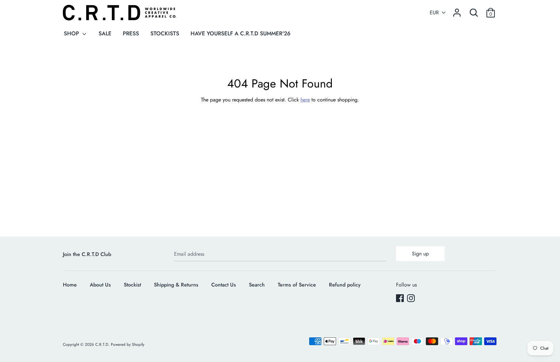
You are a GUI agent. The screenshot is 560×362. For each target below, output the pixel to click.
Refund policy (345, 284)
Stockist (132, 284)
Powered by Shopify (127, 344)
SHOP (72, 33)
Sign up (420, 253)
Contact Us (223, 284)
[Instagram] (411, 299)
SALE (105, 33)
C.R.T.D (101, 344)
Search (257, 284)
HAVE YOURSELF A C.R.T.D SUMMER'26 (240, 33)
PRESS (131, 33)
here (305, 99)
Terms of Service (297, 284)
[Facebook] (400, 299)
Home (70, 284)
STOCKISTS (164, 33)
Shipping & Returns (176, 284)
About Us (100, 284)
